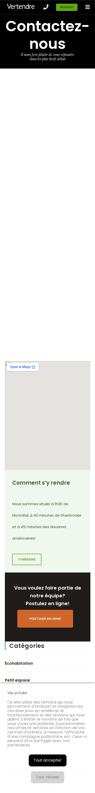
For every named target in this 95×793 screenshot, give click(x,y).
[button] (66, 7)
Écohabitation (19, 663)
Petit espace (17, 680)
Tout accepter (48, 760)
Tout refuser (47, 777)
